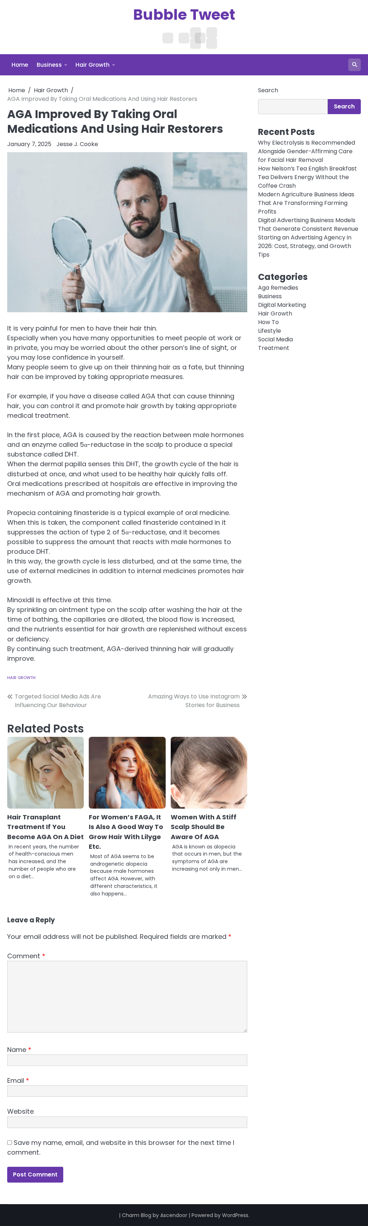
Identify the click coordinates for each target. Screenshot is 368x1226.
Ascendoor (173, 1215)
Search (268, 90)
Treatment (273, 348)
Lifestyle (269, 331)
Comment (26, 955)
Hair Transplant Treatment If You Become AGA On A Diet (45, 827)
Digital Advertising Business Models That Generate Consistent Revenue (308, 224)
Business (49, 65)
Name (19, 1049)
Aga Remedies (278, 288)
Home (20, 65)
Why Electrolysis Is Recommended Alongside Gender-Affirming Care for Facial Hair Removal (306, 151)
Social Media (275, 339)
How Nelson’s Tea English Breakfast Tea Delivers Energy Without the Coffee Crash (307, 177)
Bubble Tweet (184, 14)
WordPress (235, 1215)
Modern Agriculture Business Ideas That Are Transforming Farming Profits (306, 203)
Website (20, 1111)
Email (18, 1080)
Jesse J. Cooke (77, 144)
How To (268, 322)
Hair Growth (92, 65)
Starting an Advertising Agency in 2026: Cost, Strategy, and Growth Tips (304, 246)
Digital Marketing (282, 305)
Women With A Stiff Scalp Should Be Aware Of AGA (203, 827)
